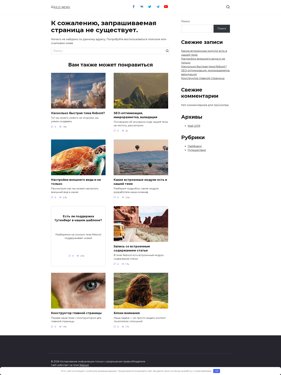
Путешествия (197, 150)
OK (216, 371)
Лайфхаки (195, 146)
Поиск (185, 21)
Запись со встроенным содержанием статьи (132, 248)
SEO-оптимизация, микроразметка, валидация (135, 115)
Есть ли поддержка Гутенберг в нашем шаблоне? (78, 218)
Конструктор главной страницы (76, 313)
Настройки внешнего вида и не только (76, 181)
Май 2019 (194, 125)
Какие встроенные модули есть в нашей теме (140, 181)
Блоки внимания (127, 313)
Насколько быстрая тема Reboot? (78, 113)
